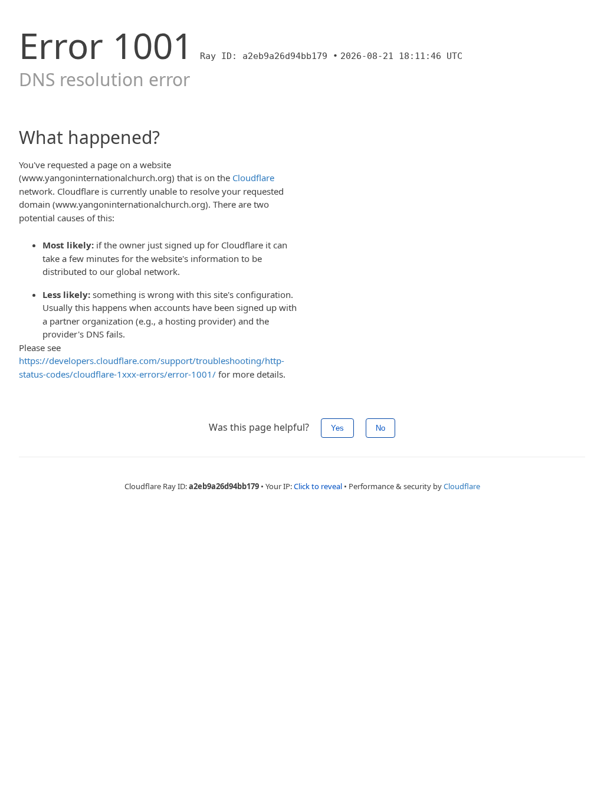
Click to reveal (318, 486)
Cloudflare (253, 178)
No (380, 428)
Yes (337, 428)
